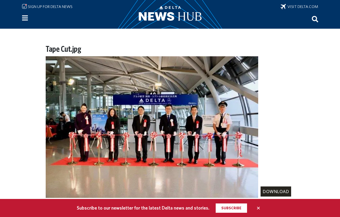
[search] (315, 18)
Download (276, 191)
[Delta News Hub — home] (170, 14)
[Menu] (25, 18)
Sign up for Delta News (50, 6)
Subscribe (231, 208)
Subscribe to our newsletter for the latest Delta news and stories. (143, 208)
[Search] (315, 18)
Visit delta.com (302, 6)
